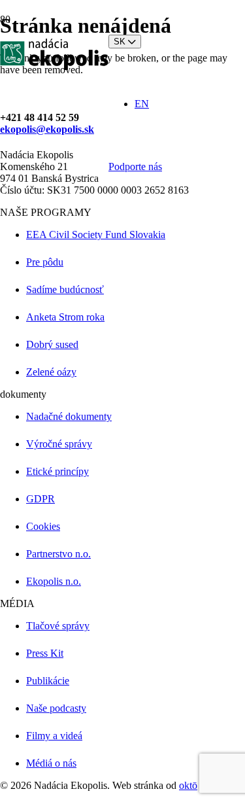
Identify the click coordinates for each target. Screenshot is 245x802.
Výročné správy (59, 443)
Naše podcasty (56, 708)
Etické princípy (57, 471)
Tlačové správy (58, 625)
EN (142, 103)
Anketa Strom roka (65, 317)
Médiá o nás (51, 763)
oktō (188, 785)
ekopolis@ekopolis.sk (47, 129)
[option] (182, 104)
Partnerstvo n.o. (58, 553)
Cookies (43, 526)
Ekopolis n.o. (53, 581)
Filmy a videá (54, 735)
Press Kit (44, 653)
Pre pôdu (44, 262)
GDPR (40, 498)
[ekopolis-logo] (54, 66)
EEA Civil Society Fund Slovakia (95, 234)
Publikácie (47, 680)
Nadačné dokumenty (69, 416)
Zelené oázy (51, 371)
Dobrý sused (52, 344)
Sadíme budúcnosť (65, 289)
